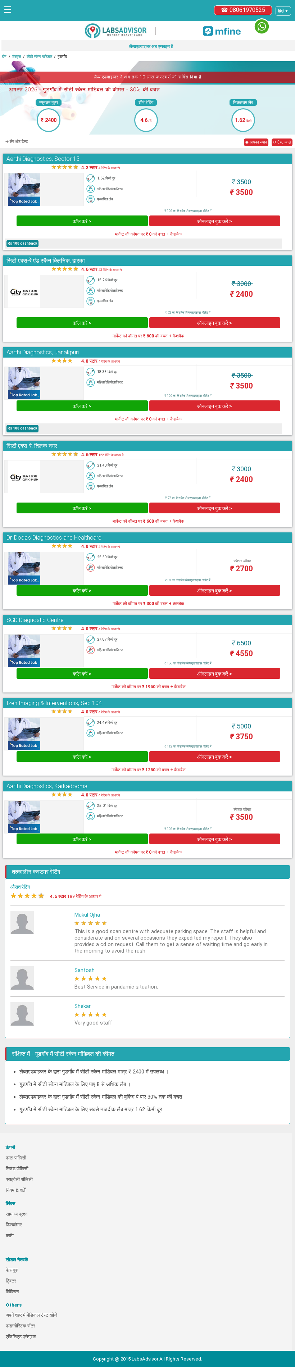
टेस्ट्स (16, 56)
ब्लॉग (10, 1235)
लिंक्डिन (12, 1291)
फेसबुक (12, 1270)
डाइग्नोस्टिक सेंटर (20, 1326)
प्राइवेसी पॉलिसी (19, 1179)
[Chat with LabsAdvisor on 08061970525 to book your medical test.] (262, 26)
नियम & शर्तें (15, 1190)
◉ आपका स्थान (256, 142)
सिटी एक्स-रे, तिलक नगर (31, 445)
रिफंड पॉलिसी (17, 1168)
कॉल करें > (82, 221)
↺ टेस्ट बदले (282, 142)
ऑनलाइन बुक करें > (214, 221)
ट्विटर (11, 1281)
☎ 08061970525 (243, 9)
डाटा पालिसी (16, 1158)
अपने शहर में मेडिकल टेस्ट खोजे (31, 1315)
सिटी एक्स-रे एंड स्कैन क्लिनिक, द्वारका (45, 260)
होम (4, 56)
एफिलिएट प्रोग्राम (21, 1336)
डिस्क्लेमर (14, 1224)
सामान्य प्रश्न (16, 1214)
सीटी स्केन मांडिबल (39, 56)
